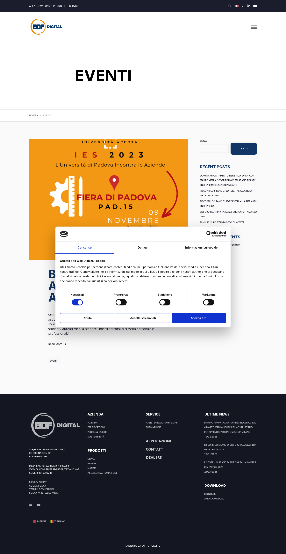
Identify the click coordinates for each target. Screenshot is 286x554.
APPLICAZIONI (158, 441)
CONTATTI (155, 449)
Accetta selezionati (143, 318)
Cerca (203, 140)
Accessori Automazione (102, 473)
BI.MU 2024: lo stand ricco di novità (222, 222)
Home (32, 115)
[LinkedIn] (248, 6)
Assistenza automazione (161, 422)
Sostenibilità (96, 436)
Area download (39, 5)
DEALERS (154, 457)
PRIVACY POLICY (37, 482)
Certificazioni (96, 427)
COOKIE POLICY (37, 485)
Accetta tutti (199, 318)
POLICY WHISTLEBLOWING (43, 492)
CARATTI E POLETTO (149, 545)
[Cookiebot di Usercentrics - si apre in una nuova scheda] (209, 234)
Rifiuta (87, 318)
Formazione (153, 427)
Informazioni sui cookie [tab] (201, 247)
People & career (97, 432)
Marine (92, 468)
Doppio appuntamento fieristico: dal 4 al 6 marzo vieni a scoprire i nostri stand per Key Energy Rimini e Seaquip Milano (227, 180)
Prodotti (59, 5)
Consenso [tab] (85, 247)
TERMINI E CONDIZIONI (41, 489)
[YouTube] (255, 6)
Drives (91, 458)
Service (74, 5)
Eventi (54, 360)
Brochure (210, 494)
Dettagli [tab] (143, 247)
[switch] (121, 302)
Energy (92, 463)
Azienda (92, 422)
